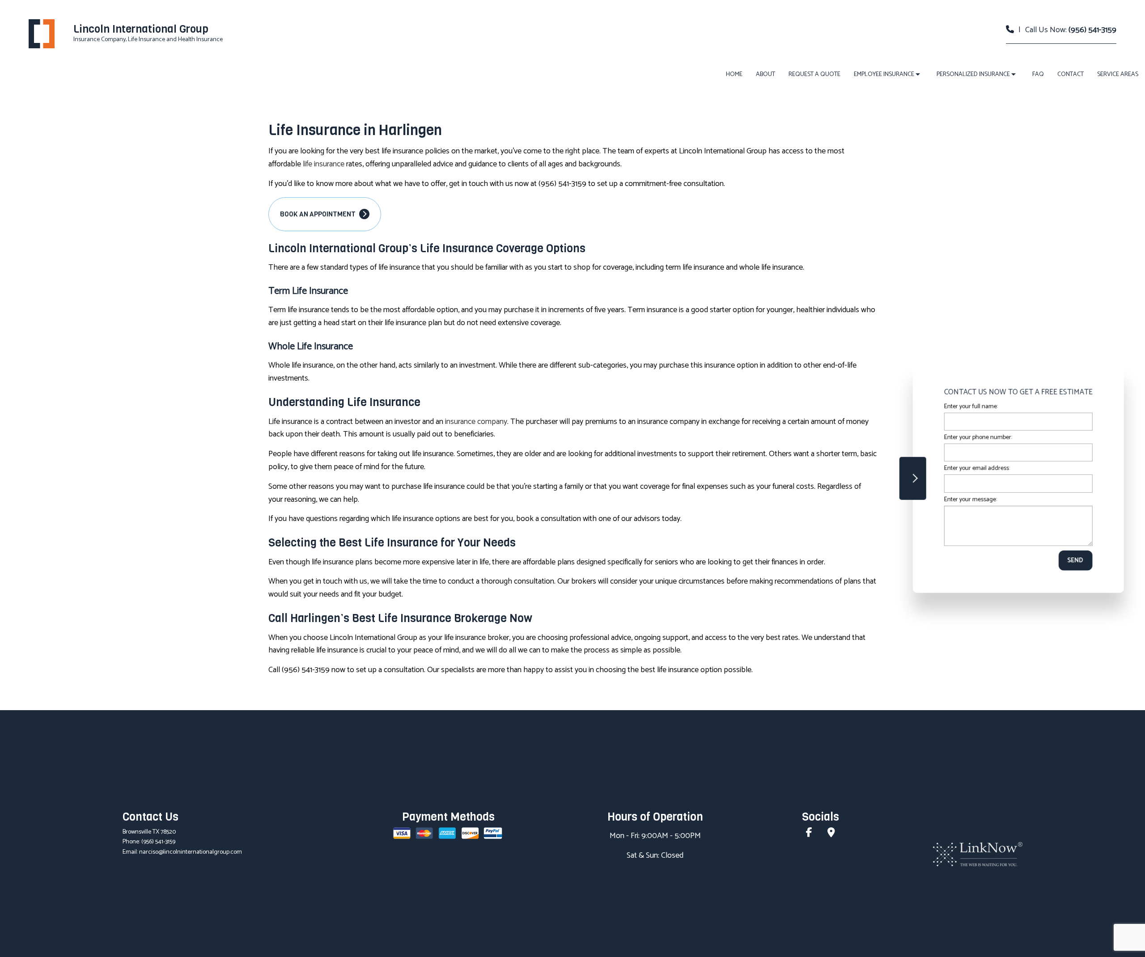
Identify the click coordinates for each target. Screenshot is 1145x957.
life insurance (323, 164)
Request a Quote (814, 74)
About (765, 74)
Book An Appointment (318, 214)
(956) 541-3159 (1092, 30)
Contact (1070, 74)
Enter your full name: (969, 406)
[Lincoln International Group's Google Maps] (831, 834)
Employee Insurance (884, 74)
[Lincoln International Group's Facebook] (809, 834)
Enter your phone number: (976, 437)
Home (734, 74)
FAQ (1038, 74)
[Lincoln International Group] (42, 33)
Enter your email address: (975, 468)
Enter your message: (968, 499)
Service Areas (1117, 74)
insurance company (476, 421)
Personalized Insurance (973, 74)
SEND (1074, 560)
